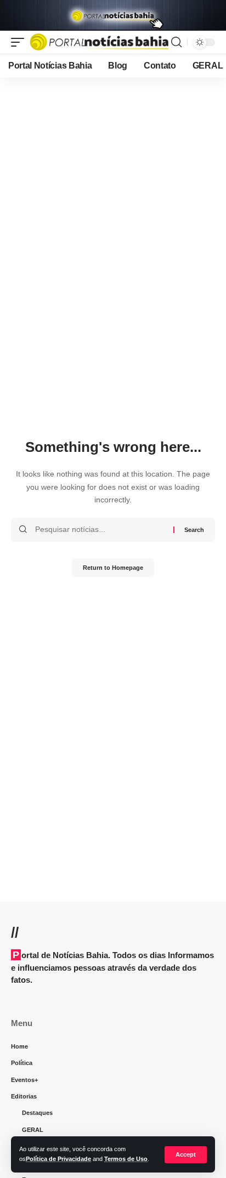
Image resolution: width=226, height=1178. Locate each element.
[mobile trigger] (20, 42)
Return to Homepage (113, 567)
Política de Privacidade (58, 1159)
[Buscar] (176, 42)
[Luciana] (99, 42)
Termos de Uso (126, 1159)
